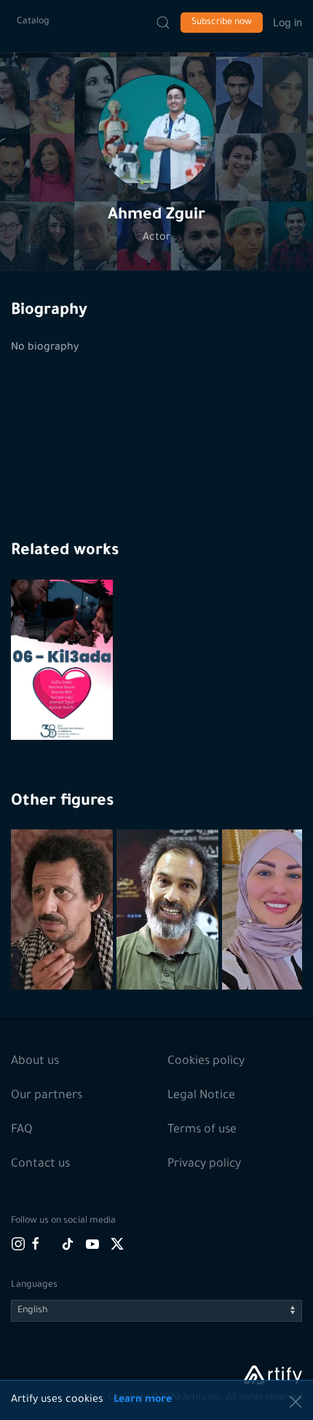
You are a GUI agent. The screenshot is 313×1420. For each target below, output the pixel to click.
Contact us (40, 1164)
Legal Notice (201, 1096)
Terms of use (202, 1130)
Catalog (33, 22)
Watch (64, 705)
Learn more (143, 1400)
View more (63, 944)
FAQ (22, 1130)
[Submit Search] (163, 22)
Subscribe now (221, 22)
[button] (156, 133)
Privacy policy (204, 1164)
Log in (287, 22)
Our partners (46, 1096)
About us (35, 1061)
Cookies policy (206, 1061)
